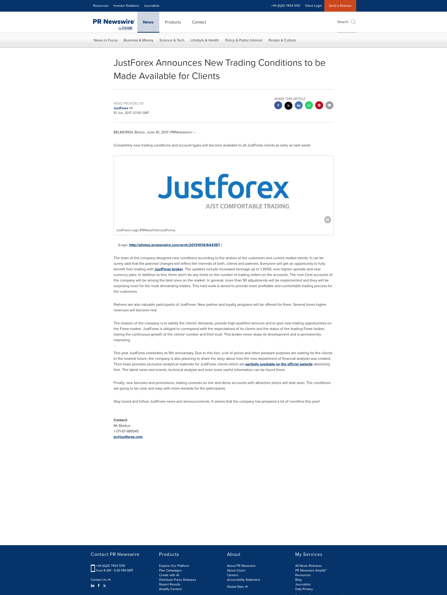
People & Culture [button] (282, 40)
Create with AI (169, 575)
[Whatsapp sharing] (309, 105)
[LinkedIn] (93, 585)
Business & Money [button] (138, 40)
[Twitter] (104, 585)
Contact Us (99, 580)
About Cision (236, 570)
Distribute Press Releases (177, 579)
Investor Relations (126, 5)
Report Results (169, 584)
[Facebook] (99, 585)
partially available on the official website (279, 364)
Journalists (151, 5)
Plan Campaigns (170, 570)
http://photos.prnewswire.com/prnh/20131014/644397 (174, 245)
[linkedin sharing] (299, 105)
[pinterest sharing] (319, 105)
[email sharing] (329, 105)
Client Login (313, 5)
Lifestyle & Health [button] (204, 40)
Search (343, 21)
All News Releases (308, 565)
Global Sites (236, 587)
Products (173, 22)
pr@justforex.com (128, 436)
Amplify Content (170, 589)
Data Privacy (304, 589)
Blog (298, 579)
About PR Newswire (241, 565)
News (148, 22)
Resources (101, 5)
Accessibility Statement (243, 579)
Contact (199, 22)
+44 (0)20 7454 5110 (110, 565)
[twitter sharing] (288, 106)
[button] (223, 191)
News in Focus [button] (106, 40)
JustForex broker (169, 269)
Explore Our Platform (174, 565)
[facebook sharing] (278, 105)
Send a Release (340, 5)
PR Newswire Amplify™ (311, 570)
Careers (232, 575)
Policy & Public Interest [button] (243, 40)
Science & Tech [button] (171, 40)
